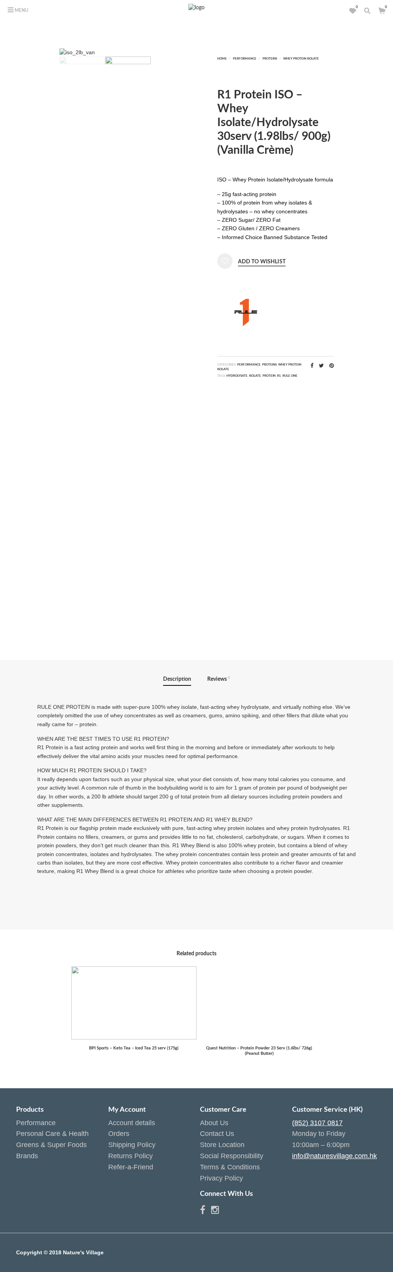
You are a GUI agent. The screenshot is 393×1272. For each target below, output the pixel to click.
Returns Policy (130, 1156)
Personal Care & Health (52, 1133)
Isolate (255, 375)
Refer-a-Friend (130, 1167)
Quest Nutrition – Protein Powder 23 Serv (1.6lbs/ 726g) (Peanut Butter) (259, 1051)
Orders (118, 1133)
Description (177, 679)
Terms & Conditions (230, 1167)
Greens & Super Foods (51, 1145)
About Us (214, 1123)
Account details (131, 1123)
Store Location (222, 1145)
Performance (244, 58)
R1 (279, 375)
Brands (27, 1156)
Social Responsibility (231, 1156)
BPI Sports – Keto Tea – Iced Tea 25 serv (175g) (133, 1048)
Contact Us (217, 1133)
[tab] (176, 679)
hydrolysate (237, 375)
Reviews (218, 679)
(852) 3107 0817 (317, 1123)
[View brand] (246, 312)
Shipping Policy (131, 1145)
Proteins (270, 58)
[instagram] (215, 1211)
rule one (289, 375)
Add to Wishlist (262, 261)
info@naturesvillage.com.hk (334, 1156)
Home (222, 58)
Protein (269, 375)
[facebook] (205, 1211)
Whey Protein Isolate (301, 58)
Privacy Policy (221, 1178)
